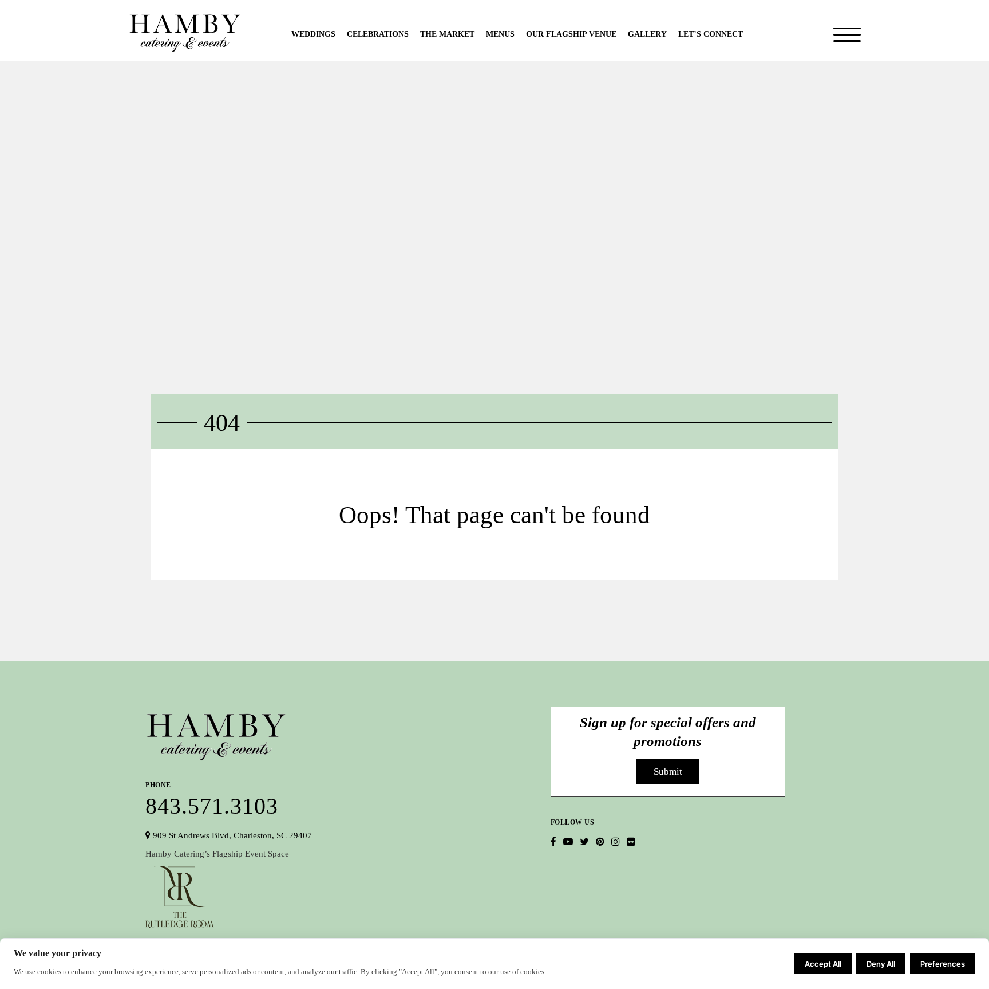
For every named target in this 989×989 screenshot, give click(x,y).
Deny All (881, 963)
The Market (447, 34)
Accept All (823, 963)
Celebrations (378, 34)
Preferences (942, 963)
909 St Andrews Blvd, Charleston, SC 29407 (231, 835)
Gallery (647, 34)
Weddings (313, 34)
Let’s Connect (710, 34)
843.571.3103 (211, 798)
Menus (500, 34)
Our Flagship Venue (571, 34)
